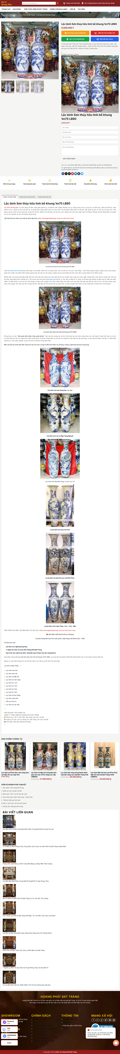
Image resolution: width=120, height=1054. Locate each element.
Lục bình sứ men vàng (13, 680)
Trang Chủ (6, 9)
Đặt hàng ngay (69, 159)
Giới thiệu (36, 1019)
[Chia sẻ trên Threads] (69, 173)
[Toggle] (20, 666)
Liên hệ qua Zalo (106, 39)
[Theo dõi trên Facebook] (93, 1020)
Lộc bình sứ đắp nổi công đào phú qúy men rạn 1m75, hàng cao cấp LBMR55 (43, 775)
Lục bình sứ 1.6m (11, 689)
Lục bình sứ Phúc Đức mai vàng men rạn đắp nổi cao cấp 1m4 (15, 774)
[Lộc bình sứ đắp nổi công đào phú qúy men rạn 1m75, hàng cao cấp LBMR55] (45, 756)
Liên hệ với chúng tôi (106, 33)
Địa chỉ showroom (76, 39)
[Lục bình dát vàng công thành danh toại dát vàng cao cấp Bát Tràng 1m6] (75, 756)
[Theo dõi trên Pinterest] (110, 1020)
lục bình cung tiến (66, 169)
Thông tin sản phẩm (9, 197)
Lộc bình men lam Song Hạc (57, 390)
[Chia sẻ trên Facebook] (62, 173)
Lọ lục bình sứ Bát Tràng (27, 15)
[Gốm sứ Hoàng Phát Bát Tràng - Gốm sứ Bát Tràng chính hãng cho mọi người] (10, 3)
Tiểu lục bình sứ (11, 701)
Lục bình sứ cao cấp (12, 704)
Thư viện (81, 9)
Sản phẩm (17, 9)
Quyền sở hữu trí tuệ (39, 1032)
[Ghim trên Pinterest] (72, 173)
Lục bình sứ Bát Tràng (11, 666)
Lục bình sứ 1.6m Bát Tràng (46, 15)
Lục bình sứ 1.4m (11, 686)
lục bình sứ (75, 169)
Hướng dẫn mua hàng (58, 9)
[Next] (55, 50)
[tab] (9, 197)
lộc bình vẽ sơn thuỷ (111, 167)
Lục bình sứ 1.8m (11, 692)
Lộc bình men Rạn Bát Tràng (54, 481)
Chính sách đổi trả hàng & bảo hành (45, 1028)
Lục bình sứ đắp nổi (12, 677)
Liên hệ (72, 9)
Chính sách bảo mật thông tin (43, 1025)
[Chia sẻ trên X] (66, 173)
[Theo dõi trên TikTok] (101, 1020)
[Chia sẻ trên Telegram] (81, 173)
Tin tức (35, 1022)
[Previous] (4, 50)
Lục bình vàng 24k (12, 698)
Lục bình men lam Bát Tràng (88, 165)
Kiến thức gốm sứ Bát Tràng (35, 9)
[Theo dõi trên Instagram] (97, 1020)
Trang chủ (4, 15)
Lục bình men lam (12, 670)
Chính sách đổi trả (44, 197)
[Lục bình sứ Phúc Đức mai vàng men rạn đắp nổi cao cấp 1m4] (15, 756)
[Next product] (114, 15)
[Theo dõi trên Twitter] (106, 1020)
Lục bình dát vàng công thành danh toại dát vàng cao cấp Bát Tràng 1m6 (74, 774)
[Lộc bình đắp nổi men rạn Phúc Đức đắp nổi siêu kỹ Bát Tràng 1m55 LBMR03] (105, 756)
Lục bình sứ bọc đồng (13, 695)
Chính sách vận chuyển (27, 197)
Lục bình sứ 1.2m (11, 683)
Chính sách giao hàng (40, 1035)
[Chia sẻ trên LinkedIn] (75, 173)
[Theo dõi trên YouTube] (114, 1020)
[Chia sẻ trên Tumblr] (78, 173)
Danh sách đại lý (68, 1022)
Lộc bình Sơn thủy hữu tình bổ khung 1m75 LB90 (86, 167)
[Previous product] (117, 15)
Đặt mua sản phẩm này (76, 33)
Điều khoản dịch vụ (39, 1041)
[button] (57, 3)
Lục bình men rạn (11, 673)
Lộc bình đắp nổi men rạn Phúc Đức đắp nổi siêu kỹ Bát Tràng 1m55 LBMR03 (104, 775)
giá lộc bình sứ (68, 167)
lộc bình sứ (103, 167)
